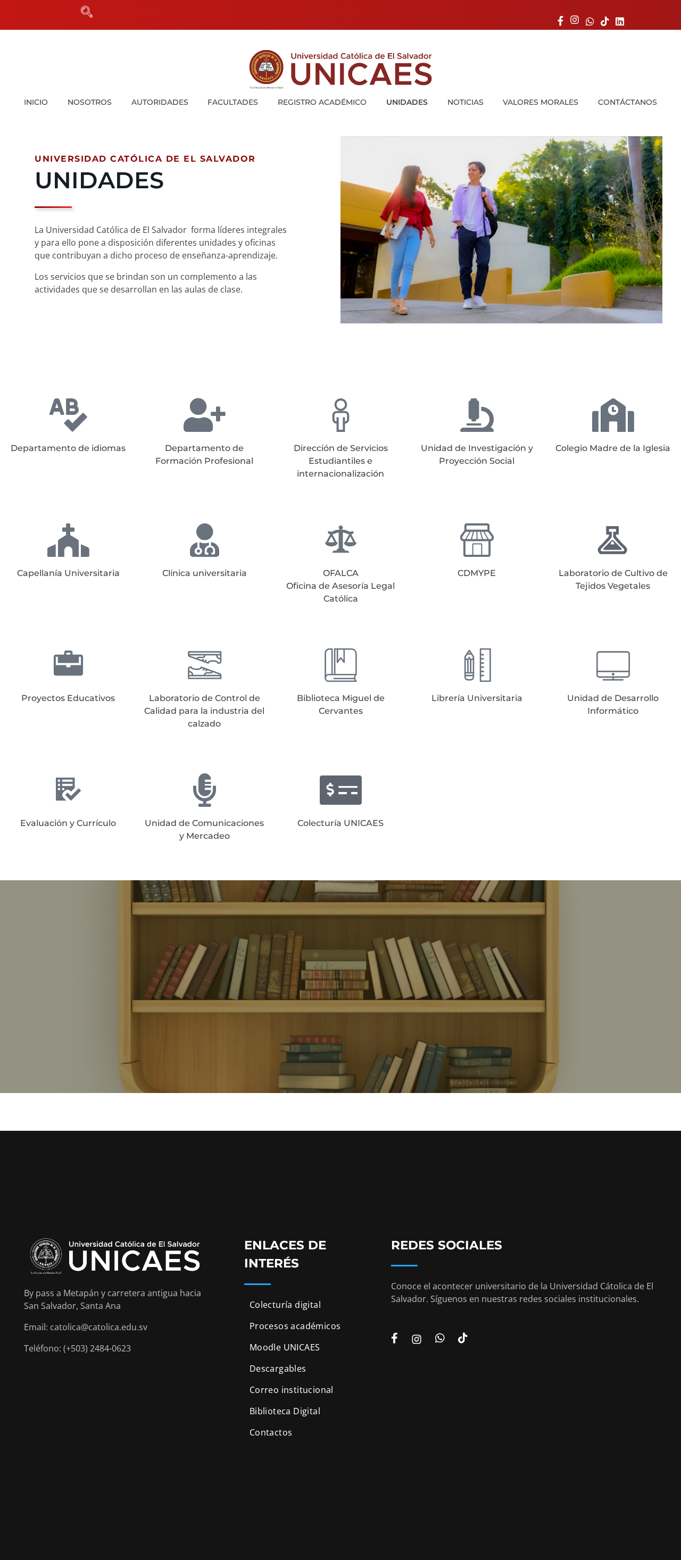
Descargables (278, 1368)
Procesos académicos (295, 1326)
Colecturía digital (285, 1305)
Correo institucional (292, 1390)
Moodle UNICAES (285, 1347)
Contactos (271, 1432)
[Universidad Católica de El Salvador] (340, 69)
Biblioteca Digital (285, 1411)
